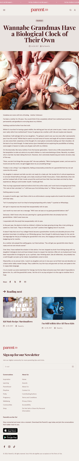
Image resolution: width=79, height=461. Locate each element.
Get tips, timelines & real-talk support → (35, 2)
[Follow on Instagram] (9, 446)
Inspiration (6, 379)
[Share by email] (25, 282)
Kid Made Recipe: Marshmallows (18, 321)
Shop (5, 408)
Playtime (6, 390)
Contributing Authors (29, 394)
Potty (5, 394)
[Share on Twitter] (15, 282)
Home (24, 379)
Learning (6, 383)
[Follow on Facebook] (4, 446)
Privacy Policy (27, 401)
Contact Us (26, 390)
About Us (25, 387)
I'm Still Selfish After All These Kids (58, 323)
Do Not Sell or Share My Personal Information (33, 409)
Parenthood (39, 21)
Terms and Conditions (29, 397)
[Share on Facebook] (10, 282)
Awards (24, 383)
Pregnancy (6, 397)
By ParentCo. (46, 46)
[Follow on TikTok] (14, 446)
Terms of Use (58, 454)
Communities (7, 405)
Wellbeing (6, 401)
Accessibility (26, 405)
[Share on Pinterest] (20, 282)
